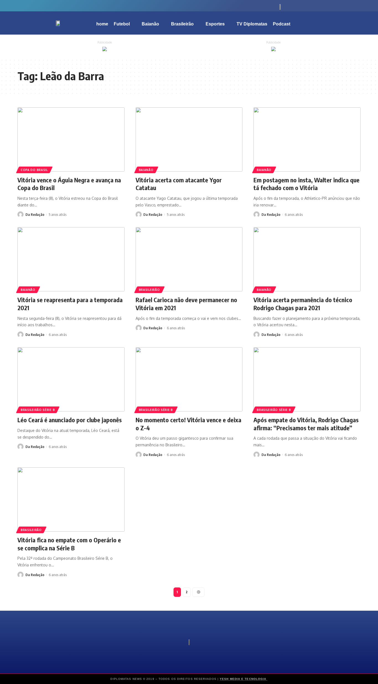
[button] (338, 23)
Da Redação (34, 214)
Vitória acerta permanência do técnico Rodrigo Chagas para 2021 (302, 304)
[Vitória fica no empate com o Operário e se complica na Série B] (71, 499)
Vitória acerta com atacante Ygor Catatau (179, 184)
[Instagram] (97, 5)
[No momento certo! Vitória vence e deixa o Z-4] (189, 379)
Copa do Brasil (34, 170)
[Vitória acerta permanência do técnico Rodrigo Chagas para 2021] (307, 259)
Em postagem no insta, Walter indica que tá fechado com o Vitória (306, 184)
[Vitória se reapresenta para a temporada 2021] (71, 259)
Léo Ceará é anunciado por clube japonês (69, 420)
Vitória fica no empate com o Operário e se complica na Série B (69, 544)
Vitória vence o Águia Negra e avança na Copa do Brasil (69, 184)
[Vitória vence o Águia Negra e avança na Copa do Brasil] (71, 139)
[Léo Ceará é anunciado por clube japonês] (71, 379)
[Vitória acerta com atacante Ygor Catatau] (189, 139)
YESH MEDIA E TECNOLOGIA (243, 678)
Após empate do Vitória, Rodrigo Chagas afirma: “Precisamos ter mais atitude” (306, 424)
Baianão (146, 170)
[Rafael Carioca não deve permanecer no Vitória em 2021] (189, 259)
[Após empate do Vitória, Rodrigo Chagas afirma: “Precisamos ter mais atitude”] (307, 379)
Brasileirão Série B (38, 409)
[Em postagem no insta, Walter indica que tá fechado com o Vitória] (307, 139)
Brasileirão (149, 289)
